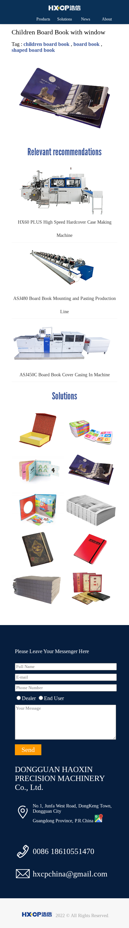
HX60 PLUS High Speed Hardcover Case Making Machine (64, 229)
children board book (46, 44)
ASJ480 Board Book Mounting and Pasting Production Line (64, 305)
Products (43, 19)
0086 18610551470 (63, 851)
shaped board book (33, 50)
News (85, 19)
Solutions (64, 19)
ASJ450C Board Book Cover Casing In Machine (65, 374)
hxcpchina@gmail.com (70, 874)
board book (86, 44)
